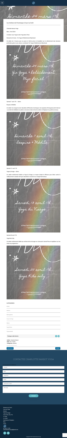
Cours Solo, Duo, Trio (8, 414)
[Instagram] (59, 336)
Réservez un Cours (7, 407)
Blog (4, 422)
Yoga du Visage (6, 413)
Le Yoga (5, 416)
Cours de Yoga (6, 409)
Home (4, 423)
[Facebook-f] (56, 336)
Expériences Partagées (8, 420)
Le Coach (5, 418)
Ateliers (15, 343)
